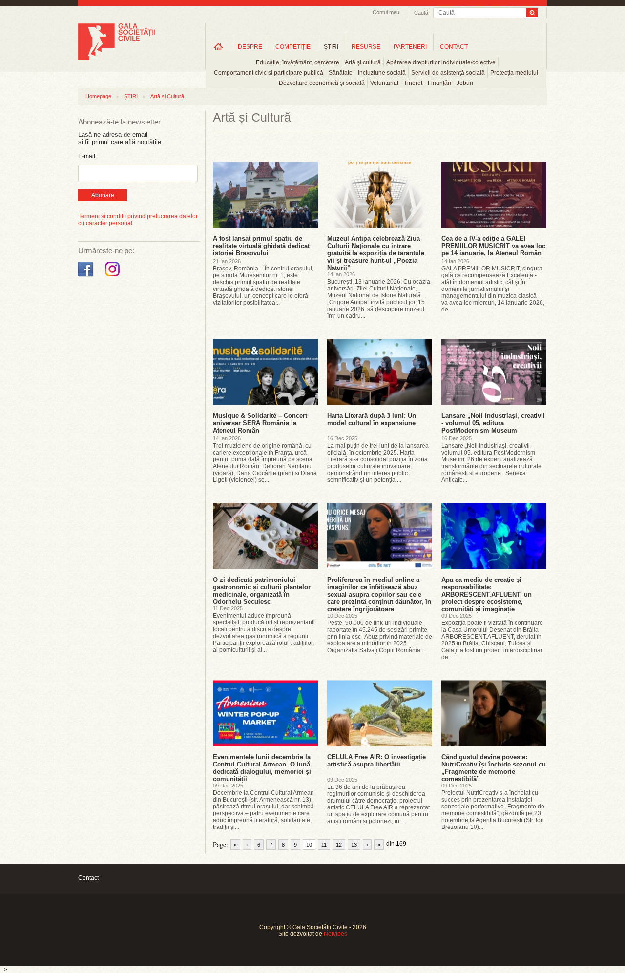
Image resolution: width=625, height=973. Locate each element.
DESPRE (250, 46)
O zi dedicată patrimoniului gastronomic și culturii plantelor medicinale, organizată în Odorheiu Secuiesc (262, 590)
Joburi (465, 83)
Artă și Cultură (167, 96)
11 (324, 845)
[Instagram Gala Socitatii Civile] (113, 276)
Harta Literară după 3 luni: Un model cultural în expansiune (371, 419)
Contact (88, 877)
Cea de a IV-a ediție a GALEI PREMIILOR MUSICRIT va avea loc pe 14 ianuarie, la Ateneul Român (493, 246)
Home (218, 46)
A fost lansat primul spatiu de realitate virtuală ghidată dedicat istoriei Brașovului (261, 246)
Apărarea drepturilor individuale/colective (441, 62)
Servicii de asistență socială (448, 72)
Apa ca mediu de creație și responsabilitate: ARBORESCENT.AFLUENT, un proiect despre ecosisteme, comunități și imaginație (486, 594)
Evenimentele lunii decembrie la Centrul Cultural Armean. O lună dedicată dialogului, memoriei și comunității (262, 768)
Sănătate (341, 72)
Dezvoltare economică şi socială (322, 83)
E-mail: (87, 156)
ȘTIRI (131, 96)
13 (354, 845)
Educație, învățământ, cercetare (297, 62)
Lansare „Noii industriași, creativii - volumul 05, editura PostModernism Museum (493, 423)
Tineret (413, 83)
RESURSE (366, 46)
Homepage (98, 96)
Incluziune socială (382, 72)
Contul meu (386, 12)
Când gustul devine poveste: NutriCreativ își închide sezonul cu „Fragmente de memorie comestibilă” (493, 768)
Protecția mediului (514, 72)
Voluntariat (384, 83)
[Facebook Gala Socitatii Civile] (86, 276)
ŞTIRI (331, 46)
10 (309, 845)
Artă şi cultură (363, 62)
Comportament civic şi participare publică (268, 72)
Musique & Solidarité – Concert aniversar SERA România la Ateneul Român (260, 423)
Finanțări (439, 83)
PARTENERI (410, 46)
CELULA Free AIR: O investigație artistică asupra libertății (376, 760)
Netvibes (335, 934)
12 (339, 845)
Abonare (102, 195)
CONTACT (454, 46)
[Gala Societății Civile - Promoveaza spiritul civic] (116, 58)
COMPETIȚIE (293, 46)
